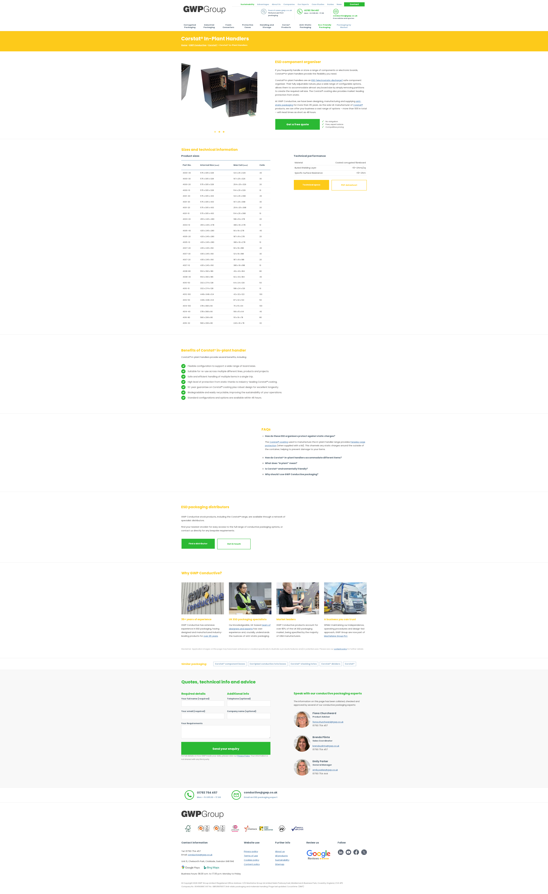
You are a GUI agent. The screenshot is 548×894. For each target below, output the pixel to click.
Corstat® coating (279, 441)
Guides (330, 4)
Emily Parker (320, 761)
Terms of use (251, 855)
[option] (219, 92)
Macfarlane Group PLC (336, 635)
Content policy (252, 864)
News (339, 4)
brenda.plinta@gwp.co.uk (326, 745)
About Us (276, 4)
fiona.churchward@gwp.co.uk (328, 721)
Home (184, 45)
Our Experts (303, 4)
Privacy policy (251, 851)
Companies (289, 4)
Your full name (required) (195, 698)
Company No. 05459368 (192, 886)
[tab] (215, 131)
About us (280, 851)
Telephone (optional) (239, 698)
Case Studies (318, 4)
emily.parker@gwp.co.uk (325, 769)
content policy (340, 649)
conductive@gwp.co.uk (345, 15)
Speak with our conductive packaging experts (328, 693)
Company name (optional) (241, 711)
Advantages (263, 4)
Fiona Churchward (324, 713)
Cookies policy (251, 859)
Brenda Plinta (321, 737)
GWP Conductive (197, 45)
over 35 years (211, 635)
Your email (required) (193, 711)
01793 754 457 (311, 10)
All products (281, 855)
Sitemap (279, 864)
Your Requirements (192, 723)
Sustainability (247, 4)
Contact (354, 4)
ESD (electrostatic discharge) (327, 80)
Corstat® (212, 45)
